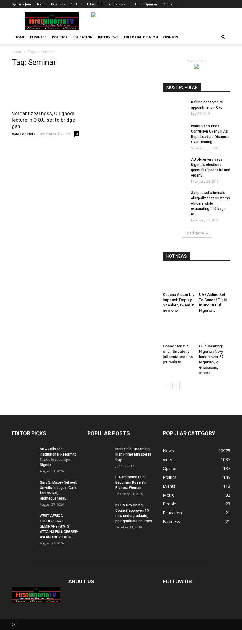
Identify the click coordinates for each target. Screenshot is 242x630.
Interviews (116, 4)
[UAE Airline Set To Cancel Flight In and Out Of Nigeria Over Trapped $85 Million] (214, 279)
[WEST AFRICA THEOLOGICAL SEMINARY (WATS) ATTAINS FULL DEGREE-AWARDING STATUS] (23, 521)
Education (95, 4)
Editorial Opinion (143, 4)
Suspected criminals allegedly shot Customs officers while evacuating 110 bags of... (210, 203)
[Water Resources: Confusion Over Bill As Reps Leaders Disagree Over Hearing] (175, 131)
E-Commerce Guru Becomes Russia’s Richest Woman (130, 482)
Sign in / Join (21, 4)
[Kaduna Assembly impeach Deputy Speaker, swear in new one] (178, 279)
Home (40, 4)
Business (58, 4)
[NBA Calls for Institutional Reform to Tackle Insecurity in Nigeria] (23, 454)
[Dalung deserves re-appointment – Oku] (175, 107)
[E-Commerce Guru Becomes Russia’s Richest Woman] (99, 482)
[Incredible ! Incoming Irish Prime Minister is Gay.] (99, 454)
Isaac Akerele (23, 133)
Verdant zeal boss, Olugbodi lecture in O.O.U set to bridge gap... (43, 119)
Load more (194, 233)
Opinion (169, 4)
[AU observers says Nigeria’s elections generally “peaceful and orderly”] (175, 165)
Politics (75, 4)
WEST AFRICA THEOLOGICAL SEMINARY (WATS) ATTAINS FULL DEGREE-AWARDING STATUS (59, 526)
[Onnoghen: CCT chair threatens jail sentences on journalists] (178, 330)
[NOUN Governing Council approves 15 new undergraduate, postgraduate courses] (99, 510)
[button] (223, 37)
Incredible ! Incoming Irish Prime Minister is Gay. (133, 454)
